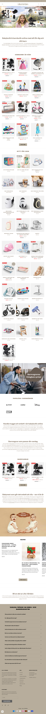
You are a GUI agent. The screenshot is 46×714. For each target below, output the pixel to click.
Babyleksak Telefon (8, 233)
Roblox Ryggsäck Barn (38, 94)
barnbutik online (34, 428)
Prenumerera (6, 701)
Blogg (21, 685)
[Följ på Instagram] (5, 705)
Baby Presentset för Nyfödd (37, 191)
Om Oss (21, 672)
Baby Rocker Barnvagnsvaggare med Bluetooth (8, 212)
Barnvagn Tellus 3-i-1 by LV (8, 72)
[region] (23, 17)
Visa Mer (23, 485)
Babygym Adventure (8, 94)
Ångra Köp (21, 681)
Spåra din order (22, 683)
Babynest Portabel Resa (33, 499)
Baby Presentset (23, 191)
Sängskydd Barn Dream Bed (8, 115)
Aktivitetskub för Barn (8, 169)
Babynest (4, 496)
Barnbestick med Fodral (37, 318)
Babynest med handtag (24, 498)
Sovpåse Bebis (12, 502)
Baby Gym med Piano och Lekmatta (37, 170)
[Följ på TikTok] (8, 705)
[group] (23, 378)
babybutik (27, 428)
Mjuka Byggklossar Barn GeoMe (8, 138)
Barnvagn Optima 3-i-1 (28, 446)
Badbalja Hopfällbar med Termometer (23, 278)
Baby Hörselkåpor (9, 191)
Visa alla (23, 579)
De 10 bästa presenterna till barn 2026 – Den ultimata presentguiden (31, 564)
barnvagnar (28, 43)
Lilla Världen (7, 43)
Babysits (37, 233)
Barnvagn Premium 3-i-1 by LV (23, 115)
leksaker (3, 44)
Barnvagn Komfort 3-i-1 (13, 449)
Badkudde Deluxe (37, 277)
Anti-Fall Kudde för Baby (23, 169)
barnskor (8, 44)
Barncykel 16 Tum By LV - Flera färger (37, 116)
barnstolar (39, 43)
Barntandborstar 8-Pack (37, 338)
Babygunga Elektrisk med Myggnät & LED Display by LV (37, 73)
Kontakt (21, 674)
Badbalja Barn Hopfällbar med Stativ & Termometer (37, 257)
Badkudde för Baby (8, 298)
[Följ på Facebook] (2, 705)
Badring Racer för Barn (23, 298)
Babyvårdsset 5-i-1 (23, 256)
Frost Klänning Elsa (37, 137)
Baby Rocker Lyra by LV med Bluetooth (23, 212)
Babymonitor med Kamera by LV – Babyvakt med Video (23, 234)
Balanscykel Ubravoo (9, 318)
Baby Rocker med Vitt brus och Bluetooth (37, 212)
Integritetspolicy (22, 678)
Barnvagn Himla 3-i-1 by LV (9, 358)
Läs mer (3, 556)
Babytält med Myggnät (9, 256)
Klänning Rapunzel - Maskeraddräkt (23, 73)
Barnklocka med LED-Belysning (9, 338)
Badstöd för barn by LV (37, 298)
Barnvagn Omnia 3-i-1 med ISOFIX (37, 478)
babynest (33, 43)
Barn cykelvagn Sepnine (23, 318)
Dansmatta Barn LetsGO (23, 94)
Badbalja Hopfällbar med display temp (8, 278)
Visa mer (23, 144)
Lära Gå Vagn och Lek (23, 137)
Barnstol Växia (23, 338)
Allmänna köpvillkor (23, 676)
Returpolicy (22, 680)
